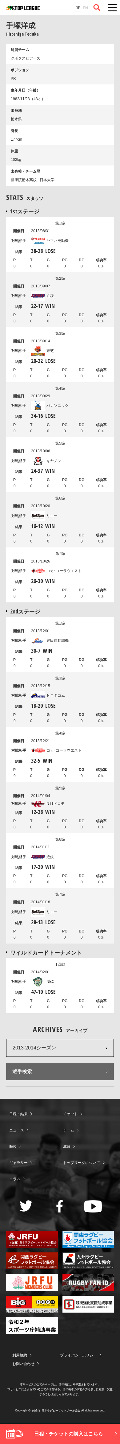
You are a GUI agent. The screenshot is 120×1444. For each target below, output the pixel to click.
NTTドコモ (55, 803)
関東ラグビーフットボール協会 (88, 1239)
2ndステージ (25, 611)
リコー (52, 516)
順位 (13, 1146)
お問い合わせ (23, 1364)
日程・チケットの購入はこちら (68, 1433)
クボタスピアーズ (25, 58)
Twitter (26, 1206)
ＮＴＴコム (55, 695)
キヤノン (53, 461)
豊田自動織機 (57, 640)
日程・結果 (18, 1114)
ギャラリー (18, 1163)
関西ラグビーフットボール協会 (32, 1260)
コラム (14, 1179)
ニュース (16, 1130)
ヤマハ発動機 (57, 241)
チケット (70, 1114)
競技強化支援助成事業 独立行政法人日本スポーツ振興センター (88, 1304)
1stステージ (24, 211)
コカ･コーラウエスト (64, 571)
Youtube (93, 1206)
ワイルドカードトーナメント (46, 952)
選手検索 (22, 1071)
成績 (66, 1146)
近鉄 (50, 296)
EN (85, 8)
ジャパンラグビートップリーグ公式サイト (23, 8)
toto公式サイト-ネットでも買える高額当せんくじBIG (32, 1304)
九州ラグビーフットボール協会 (88, 1260)
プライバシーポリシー (78, 1355)
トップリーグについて (81, 1163)
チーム (68, 1130)
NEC (50, 981)
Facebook (59, 1206)
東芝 (50, 350)
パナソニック (57, 405)
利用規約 (19, 1355)
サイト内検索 (97, 7)
